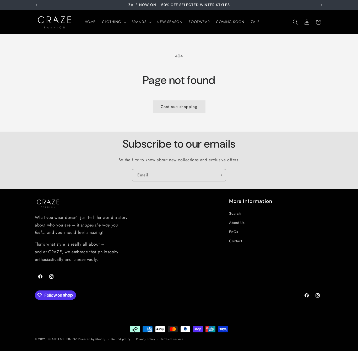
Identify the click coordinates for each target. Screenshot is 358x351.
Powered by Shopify (92, 339)
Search (235, 213)
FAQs (233, 232)
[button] (113, 21)
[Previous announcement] (36, 5)
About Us (237, 222)
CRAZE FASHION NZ (62, 339)
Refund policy (121, 339)
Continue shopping (179, 107)
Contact (235, 241)
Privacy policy (145, 339)
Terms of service (172, 339)
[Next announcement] (321, 5)
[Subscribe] (220, 175)
